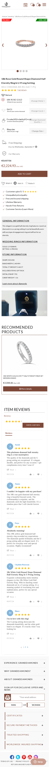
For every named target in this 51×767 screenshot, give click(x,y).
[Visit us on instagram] (36, 757)
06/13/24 (10, 474)
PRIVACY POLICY (22, 761)
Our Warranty (14, 154)
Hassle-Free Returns (15, 205)
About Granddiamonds (18, 679)
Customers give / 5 (15, 191)
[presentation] (3, 44)
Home (4, 16)
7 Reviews (21, 90)
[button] (18, 71)
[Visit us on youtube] (30, 757)
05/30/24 (10, 638)
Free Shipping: (15, 142)
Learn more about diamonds (14, 283)
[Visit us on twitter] (18, 757)
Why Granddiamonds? (17, 671)
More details (26, 387)
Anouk (17, 445)
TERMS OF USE (7, 761)
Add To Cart (24, 174)
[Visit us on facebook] (12, 757)
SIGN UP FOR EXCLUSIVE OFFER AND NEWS (23, 688)
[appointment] (25, 4)
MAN (13, 705)
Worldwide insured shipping (24, 744)
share (12, 470)
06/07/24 (10, 601)
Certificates (14, 715)
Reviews (7, 416)
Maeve (17, 611)
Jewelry (11, 16)
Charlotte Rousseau (22, 565)
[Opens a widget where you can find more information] (38, 762)
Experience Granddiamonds (21, 663)
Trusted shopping (18, 735)
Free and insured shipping (17, 198)
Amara (17, 484)
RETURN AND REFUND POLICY (23, 764)
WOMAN (36, 705)
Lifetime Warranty (14, 202)
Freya (17, 523)
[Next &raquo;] (27, 647)
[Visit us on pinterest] (24, 757)
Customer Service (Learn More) (19, 209)
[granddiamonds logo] (7, 4)
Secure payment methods (22, 725)
